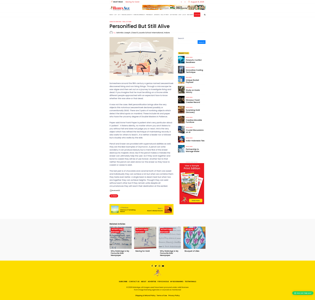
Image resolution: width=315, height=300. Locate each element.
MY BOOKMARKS (176, 281)
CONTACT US (134, 281)
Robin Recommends (139, 14)
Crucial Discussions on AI (195, 131)
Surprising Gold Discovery (193, 111)
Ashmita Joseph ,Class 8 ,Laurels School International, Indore (143, 32)
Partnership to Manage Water (193, 150)
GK (115, 14)
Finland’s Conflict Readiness (194, 61)
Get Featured (173, 14)
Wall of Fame (164, 14)
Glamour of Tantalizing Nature (127, 210)
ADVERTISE (152, 281)
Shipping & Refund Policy (145, 295)
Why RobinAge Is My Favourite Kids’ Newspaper (146, 2)
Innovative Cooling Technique (194, 71)
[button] (181, 2)
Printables (149, 14)
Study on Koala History (193, 91)
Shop (179, 14)
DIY (119, 14)
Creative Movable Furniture (194, 121)
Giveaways (157, 14)
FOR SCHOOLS (163, 281)
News (111, 14)
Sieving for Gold (142, 251)
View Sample (190, 14)
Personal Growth (127, 14)
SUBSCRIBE (197, 14)
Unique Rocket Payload (192, 81)
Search (181, 38)
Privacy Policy (174, 295)
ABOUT (143, 281)
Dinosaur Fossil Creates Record (193, 101)
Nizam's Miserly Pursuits (155, 210)
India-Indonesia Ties (195, 140)
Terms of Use (162, 295)
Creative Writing (115, 21)
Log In (184, 14)
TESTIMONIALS (190, 281)
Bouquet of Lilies (192, 251)
